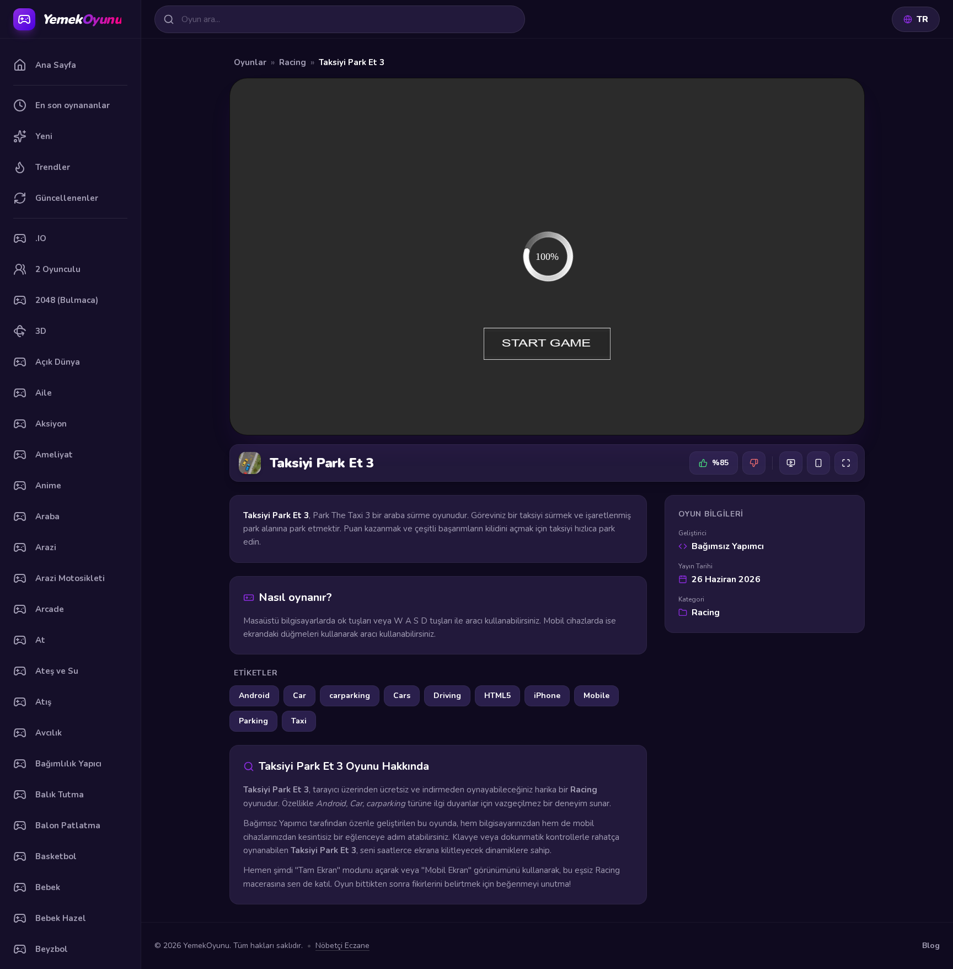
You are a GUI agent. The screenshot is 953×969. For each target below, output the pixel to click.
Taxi (299, 721)
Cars (401, 695)
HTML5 (497, 695)
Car (299, 695)
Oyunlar (250, 62)
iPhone (547, 695)
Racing (292, 62)
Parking (253, 721)
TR (922, 19)
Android (254, 695)
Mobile (596, 695)
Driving (447, 695)
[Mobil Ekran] (818, 463)
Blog (931, 945)
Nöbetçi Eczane (342, 945)
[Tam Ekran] (846, 463)
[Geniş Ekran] (790, 463)
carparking (349, 695)
